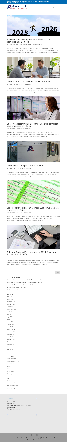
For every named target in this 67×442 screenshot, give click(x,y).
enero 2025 (10, 327)
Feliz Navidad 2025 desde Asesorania (16, 287)
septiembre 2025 (11, 309)
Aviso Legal (36, 438)
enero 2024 (10, 337)
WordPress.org (11, 388)
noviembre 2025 (11, 304)
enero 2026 (10, 299)
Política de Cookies (46, 438)
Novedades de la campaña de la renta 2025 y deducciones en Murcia (28, 40)
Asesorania (12, 44)
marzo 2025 (10, 322)
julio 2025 (9, 312)
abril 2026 (9, 296)
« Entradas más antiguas (13, 270)
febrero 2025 (10, 324)
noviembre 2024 (11, 332)
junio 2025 (9, 314)
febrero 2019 (10, 352)
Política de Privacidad (26, 438)
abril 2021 (9, 347)
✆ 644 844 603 (11, 403)
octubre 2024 (10, 334)
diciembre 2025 (11, 301)
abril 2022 (9, 342)
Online (8, 369)
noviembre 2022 (11, 339)
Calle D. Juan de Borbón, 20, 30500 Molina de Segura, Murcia (35, 1)
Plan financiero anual (12, 290)
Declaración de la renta (29, 44)
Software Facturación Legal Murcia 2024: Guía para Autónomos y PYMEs (31, 253)
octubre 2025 (10, 306)
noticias (9, 366)
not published (10, 364)
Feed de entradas (11, 383)
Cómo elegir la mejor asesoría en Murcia (26, 165)
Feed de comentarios (12, 385)
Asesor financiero (11, 358)
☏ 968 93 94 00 (11, 401)
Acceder (9, 380)
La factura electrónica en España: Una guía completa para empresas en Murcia (32, 124)
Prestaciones (10, 371)
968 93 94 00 (11, 1)
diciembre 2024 (11, 329)
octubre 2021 (10, 344)
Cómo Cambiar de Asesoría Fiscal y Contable (28, 81)
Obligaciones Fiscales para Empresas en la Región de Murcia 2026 (24, 282)
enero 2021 (10, 349)
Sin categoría (39, 44)
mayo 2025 (10, 317)
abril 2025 (9, 319)
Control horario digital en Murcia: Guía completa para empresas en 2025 (33, 208)
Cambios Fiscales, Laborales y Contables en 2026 (20, 285)
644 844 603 (18, 1)
